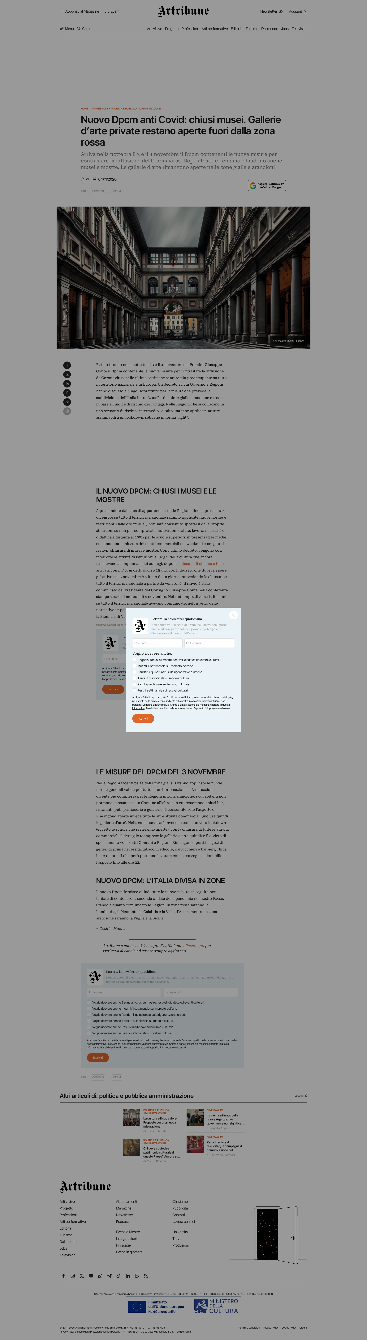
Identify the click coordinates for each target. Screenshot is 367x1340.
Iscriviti (143, 718)
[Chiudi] (233, 615)
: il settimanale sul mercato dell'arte (165, 666)
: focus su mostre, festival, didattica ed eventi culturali (178, 660)
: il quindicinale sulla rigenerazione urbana (170, 672)
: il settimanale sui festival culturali (163, 690)
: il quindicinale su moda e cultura (163, 678)
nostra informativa (191, 701)
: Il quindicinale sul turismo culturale (163, 684)
